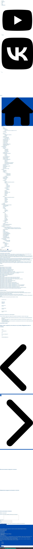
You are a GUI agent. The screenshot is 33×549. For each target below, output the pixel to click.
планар (6, 190)
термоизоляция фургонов (6, 225)
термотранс (6, 191)
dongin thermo (6, 216)
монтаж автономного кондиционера (9, 162)
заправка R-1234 (5, 152)
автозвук (3, 542)
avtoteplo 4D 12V (8, 175)
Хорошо (6, 548)
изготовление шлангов (6, 164)
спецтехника (6, 161)
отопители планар (5, 143)
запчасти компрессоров (6, 137)
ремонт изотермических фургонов (7, 224)
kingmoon (6, 195)
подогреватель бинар (7, 192)
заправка (4, 148)
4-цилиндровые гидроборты (8, 134)
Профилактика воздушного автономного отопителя (9, 490)
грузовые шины (5, 145)
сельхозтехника (7, 151)
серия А (6, 132)
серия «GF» (6, 129)
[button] (16, 267)
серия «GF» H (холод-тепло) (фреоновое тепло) (10, 130)
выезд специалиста (5, 229)
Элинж (2, 2)
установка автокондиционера (6, 159)
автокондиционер (4, 146)
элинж (5, 217)
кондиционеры (5, 239)
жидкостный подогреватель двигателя (9, 197)
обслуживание (5, 178)
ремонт (4, 196)
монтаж (6, 181)
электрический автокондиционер (9, 163)
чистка (5, 179)
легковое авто (8, 186)
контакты (3, 543)
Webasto (7, 255)
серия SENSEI (8, 241)
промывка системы (5, 158)
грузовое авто (8, 185)
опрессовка (4, 167)
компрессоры (4, 136)
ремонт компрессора (5, 157)
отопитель (3, 169)
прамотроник (6, 201)
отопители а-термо (5, 141)
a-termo (6, 194)
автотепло (6, 172)
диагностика (4, 147)
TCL (2, 3)
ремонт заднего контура (6, 168)
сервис (4, 203)
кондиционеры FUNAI (7, 240)
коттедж (6, 245)
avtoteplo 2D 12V (8, 173)
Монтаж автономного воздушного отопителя (8, 469)
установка (4, 180)
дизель (7, 183)
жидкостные (7, 189)
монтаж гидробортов (5, 205)
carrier (5, 214)
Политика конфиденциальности (11, 548)
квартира (6, 244)
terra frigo (6, 218)
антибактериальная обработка (7, 153)
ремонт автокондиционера (6, 156)
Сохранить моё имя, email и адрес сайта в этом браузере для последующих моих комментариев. (13, 523)
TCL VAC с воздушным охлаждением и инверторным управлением (13, 228)
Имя (0, 520)
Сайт (0, 522)
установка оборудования (6, 232)
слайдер (6, 135)
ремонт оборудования (6, 235)
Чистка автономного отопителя (6, 511)
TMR (2, 4)
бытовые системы (4, 238)
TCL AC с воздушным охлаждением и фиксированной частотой (12, 227)
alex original (6, 219)
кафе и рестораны (7, 246)
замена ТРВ (4, 165)
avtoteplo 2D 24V (8, 174)
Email (0, 521)
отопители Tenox (5, 142)
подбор (4, 230)
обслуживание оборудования (6, 233)
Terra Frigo (4, 131)
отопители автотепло (5, 140)
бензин (7, 184)
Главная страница (2, 250)
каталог (2, 126)
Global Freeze (3, 1)
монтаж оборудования (6, 234)
